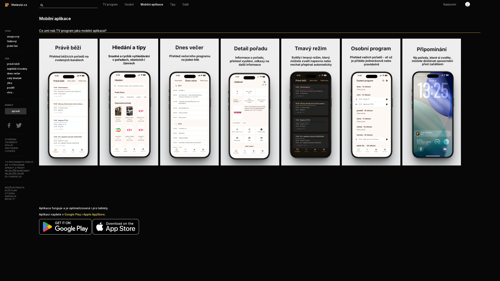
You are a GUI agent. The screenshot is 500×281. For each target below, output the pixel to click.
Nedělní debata (14, 187)
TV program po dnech (19, 162)
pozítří (10, 87)
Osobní (129, 4)
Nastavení (449, 4)
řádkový (12, 41)
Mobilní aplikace (152, 4)
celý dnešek (14, 78)
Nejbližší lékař (14, 173)
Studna (10, 193)
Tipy (173, 4)
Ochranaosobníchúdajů (11, 142)
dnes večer (13, 73)
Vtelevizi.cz (18, 4)
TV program (110, 4)
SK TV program (14, 165)
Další (186, 4)
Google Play (72, 214)
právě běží (13, 63)
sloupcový (13, 36)
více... (10, 92)
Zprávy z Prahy (15, 167)
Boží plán (11, 190)
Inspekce (10, 196)
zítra (9, 83)
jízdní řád (12, 45)
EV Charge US (13, 176)
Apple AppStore (94, 214)
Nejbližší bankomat (17, 170)
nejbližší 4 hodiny (17, 68)
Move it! (10, 199)
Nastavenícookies (11, 149)
